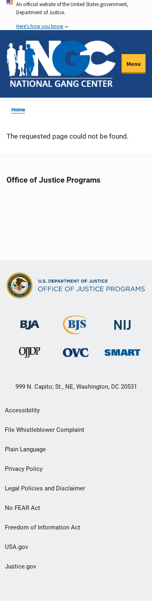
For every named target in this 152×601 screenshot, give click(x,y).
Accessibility (22, 410)
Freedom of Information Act (42, 527)
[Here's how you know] (76, 15)
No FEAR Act (22, 508)
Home (18, 110)
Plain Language (25, 449)
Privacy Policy (24, 469)
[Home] (61, 64)
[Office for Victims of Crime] (76, 352)
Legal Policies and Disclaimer (45, 488)
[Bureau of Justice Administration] (29, 321)
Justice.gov (20, 566)
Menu (133, 64)
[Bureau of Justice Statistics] (76, 331)
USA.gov (16, 547)
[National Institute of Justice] (122, 321)
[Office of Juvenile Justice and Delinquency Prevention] (29, 354)
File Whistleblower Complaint (44, 429)
